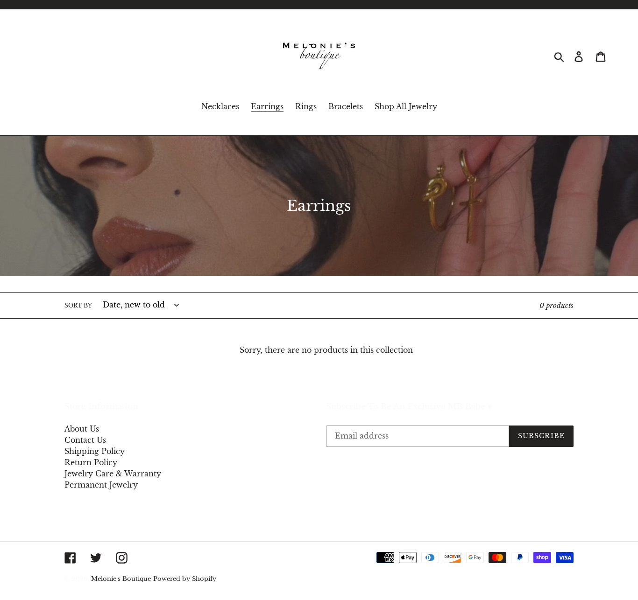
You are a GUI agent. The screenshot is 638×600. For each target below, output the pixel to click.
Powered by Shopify (184, 579)
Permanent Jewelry (101, 484)
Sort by (78, 305)
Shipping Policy (94, 451)
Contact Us (85, 440)
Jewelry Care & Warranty (112, 473)
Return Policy (90, 462)
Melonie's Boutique (121, 579)
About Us (81, 428)
